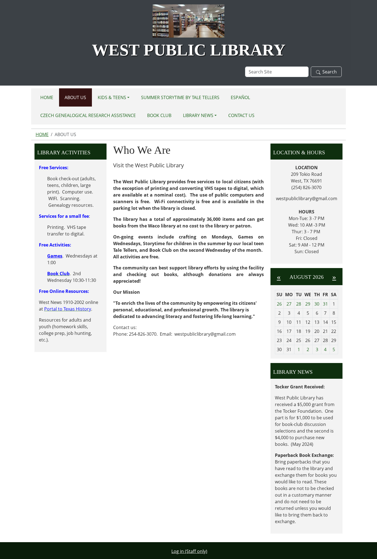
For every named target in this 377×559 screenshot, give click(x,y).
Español (240, 97)
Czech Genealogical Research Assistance (88, 115)
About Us (75, 97)
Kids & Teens (112, 97)
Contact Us (241, 115)
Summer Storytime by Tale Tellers (180, 97)
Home (46, 97)
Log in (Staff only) (189, 551)
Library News (198, 115)
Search (329, 72)
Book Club (159, 115)
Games (54, 256)
